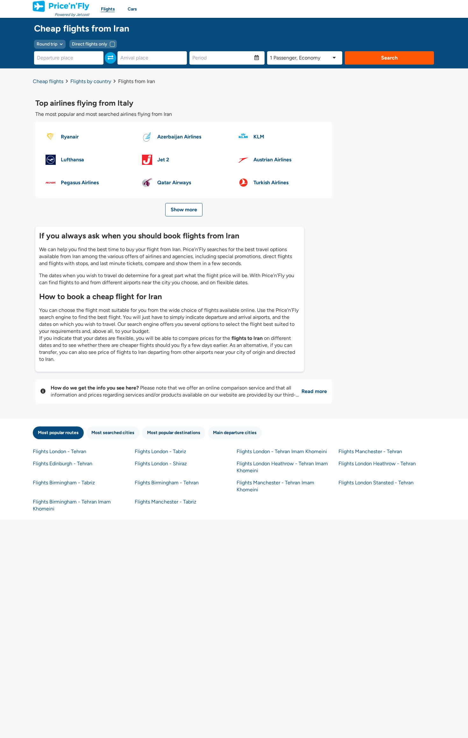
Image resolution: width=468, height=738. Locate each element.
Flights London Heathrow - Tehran (377, 463)
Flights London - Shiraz (161, 463)
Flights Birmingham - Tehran (167, 483)
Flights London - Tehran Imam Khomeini (282, 451)
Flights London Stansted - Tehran (376, 483)
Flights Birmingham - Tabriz (64, 483)
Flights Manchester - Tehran (370, 451)
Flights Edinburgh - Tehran (62, 463)
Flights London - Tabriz (160, 451)
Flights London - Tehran (59, 451)
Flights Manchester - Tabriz (165, 502)
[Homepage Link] (61, 6)
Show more (184, 210)
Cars (132, 9)
